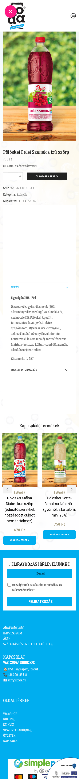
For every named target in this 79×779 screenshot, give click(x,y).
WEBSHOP (10, 714)
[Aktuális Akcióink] (11, 11)
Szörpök (22, 195)
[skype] (34, 201)
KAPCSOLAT (11, 741)
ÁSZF (6, 639)
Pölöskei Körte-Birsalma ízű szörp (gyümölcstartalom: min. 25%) (59, 506)
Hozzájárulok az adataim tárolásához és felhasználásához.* (37, 587)
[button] (7, 489)
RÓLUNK (9, 719)
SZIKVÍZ (8, 725)
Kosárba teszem (49, 176)
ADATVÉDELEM (13, 628)
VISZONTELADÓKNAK (17, 730)
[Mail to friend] (24, 201)
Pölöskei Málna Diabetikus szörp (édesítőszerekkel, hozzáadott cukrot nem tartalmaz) (19, 509)
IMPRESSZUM (12, 633)
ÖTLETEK (9, 735)
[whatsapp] (29, 201)
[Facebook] (19, 201)
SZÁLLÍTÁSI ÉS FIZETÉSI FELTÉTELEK (28, 644)
